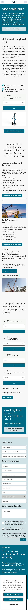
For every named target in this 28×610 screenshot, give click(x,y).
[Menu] (25, 2)
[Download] (14, 108)
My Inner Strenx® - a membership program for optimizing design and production (15, 338)
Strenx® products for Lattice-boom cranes (15, 97)
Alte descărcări (7, 397)
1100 (3, 87)
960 (22, 85)
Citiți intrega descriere (9, 271)
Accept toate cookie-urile (13, 594)
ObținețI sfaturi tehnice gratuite (14, 29)
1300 (7, 87)
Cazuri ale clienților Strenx (10, 275)
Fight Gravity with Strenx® (14, 322)
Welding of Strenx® (13, 355)
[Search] (2, 2)
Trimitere (23, 540)
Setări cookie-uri (13, 604)
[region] (13, 592)
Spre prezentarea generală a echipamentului (14, 429)
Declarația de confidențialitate (15, 537)
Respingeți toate (13, 599)
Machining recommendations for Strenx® (16, 372)
